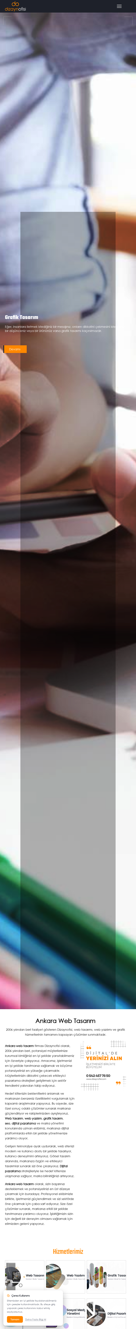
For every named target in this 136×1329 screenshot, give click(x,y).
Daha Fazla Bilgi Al (35, 1319)
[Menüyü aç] (120, 6)
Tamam (15, 1319)
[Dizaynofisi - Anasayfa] (15, 6)
